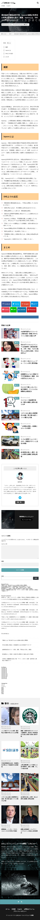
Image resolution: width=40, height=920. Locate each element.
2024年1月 (4, 672)
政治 (2, 690)
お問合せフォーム (29, 909)
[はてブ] (34, 304)
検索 (2, 576)
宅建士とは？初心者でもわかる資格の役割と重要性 (14, 585)
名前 (2, 561)
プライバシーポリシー (20, 911)
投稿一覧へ (19, 502)
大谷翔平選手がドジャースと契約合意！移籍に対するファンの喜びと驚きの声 (29, 334)
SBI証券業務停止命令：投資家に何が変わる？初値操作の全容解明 (10, 765)
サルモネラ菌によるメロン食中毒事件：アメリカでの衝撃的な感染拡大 (29, 389)
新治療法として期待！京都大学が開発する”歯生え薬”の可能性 (16, 588)
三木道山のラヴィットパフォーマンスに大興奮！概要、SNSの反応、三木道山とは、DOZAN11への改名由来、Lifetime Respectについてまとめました (19, 604)
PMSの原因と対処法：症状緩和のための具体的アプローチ (15, 586)
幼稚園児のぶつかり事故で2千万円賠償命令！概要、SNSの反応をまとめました (30, 376)
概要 (6, 47)
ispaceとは (7, 50)
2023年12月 (4, 674)
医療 (2, 689)
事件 (26, 24)
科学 (2, 692)
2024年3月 (4, 670)
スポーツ (3, 686)
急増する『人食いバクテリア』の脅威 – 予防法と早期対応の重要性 (18, 597)
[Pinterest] (31, 309)
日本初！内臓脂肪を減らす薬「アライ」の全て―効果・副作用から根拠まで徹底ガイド (19, 590)
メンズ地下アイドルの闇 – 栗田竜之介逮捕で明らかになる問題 (9, 731)
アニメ (3, 684)
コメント (4, 544)
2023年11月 (4, 675)
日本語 (3, 5)
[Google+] (25, 304)
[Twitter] (16, 304)
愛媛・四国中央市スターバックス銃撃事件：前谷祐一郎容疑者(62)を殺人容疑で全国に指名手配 (29, 733)
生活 (2, 691)
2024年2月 (4, 671)
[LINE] (13, 309)
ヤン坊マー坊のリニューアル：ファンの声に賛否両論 (29, 362)
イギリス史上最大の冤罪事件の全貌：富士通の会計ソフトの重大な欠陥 (29, 415)
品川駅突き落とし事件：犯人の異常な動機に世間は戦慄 (29, 454)
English (8, 5)
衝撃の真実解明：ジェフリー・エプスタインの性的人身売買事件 (29, 831)
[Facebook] (6, 304)
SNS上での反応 (8, 53)
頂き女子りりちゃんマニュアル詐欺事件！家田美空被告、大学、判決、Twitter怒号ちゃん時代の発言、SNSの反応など (30, 349)
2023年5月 (4, 677)
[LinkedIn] (21, 309)
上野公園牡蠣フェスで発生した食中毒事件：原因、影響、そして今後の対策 (29, 766)
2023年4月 (4, 678)
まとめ (6, 56)
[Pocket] (5, 309)
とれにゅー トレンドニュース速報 (25, 915)
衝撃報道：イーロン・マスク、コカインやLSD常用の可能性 (9, 830)
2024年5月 (4, 669)
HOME (4, 34)
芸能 (2, 693)
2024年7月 (4, 668)
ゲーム (3, 685)
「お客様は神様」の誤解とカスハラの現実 (29, 427)
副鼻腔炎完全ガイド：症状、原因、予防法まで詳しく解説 (15, 587)
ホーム (8, 909)
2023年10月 (4, 676)
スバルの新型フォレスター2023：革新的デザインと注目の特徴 (29, 441)
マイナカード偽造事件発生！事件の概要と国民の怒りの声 (29, 402)
